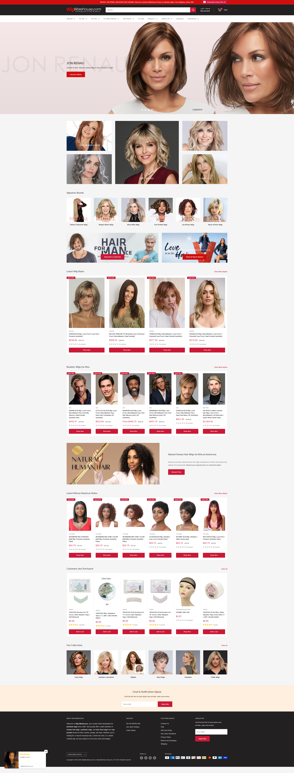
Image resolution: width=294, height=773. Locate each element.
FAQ (162, 727)
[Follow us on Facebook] (141, 757)
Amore (151, 331)
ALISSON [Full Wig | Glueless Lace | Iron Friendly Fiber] (159, 538)
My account (205, 11)
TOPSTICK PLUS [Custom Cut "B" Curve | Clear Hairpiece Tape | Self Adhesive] (160, 614)
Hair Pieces (127, 19)
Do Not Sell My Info (133, 723)
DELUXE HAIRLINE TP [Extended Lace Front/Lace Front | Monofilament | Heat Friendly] (126, 335)
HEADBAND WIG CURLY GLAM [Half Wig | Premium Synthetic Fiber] (133, 539)
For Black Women (110, 19)
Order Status (131, 730)
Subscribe (165, 704)
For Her (82, 19)
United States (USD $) (75, 754)
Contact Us (165, 723)
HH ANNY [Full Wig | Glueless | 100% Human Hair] (186, 538)
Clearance (180, 19)
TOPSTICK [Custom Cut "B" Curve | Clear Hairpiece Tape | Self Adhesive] (79, 614)
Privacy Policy (166, 737)
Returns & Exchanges (169, 740)
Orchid (71, 331)
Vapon (71, 609)
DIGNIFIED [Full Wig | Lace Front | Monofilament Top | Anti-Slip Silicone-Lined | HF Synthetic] (134, 414)
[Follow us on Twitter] (145, 757)
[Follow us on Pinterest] (154, 757)
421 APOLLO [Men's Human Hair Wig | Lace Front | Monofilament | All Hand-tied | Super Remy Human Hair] (213, 414)
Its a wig (72, 534)
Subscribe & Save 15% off (216, 2)
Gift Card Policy (166, 730)
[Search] (193, 9)
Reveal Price (176, 472)
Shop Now (86, 350)
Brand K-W (166, 19)
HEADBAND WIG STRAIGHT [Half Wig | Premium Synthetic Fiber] (79, 539)
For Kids (141, 19)
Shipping (164, 744)
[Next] (227, 210)
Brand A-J (151, 19)
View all (224, 569)
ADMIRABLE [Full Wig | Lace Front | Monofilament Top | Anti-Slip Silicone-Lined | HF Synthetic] (160, 414)
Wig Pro (206, 407)
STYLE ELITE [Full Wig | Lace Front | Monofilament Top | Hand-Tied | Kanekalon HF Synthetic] (106, 414)
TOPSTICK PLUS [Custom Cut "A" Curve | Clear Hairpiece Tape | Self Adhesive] (133, 614)
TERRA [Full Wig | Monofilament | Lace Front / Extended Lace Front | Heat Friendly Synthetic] (165, 335)
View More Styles (221, 272)
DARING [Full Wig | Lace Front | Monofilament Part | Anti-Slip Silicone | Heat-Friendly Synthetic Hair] (80, 414)
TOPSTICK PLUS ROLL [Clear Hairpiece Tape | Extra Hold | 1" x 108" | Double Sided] (214, 614)
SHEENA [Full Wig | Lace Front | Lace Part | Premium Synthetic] (84, 335)
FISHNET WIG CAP (182, 612)
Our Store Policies (132, 727)
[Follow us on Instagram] (150, 757)
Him (70, 407)
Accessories (192, 19)
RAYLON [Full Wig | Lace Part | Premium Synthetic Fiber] (214, 538)
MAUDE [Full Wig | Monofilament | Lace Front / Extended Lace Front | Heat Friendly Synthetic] (205, 335)
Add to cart (80, 632)
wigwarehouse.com (183, 609)
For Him (94, 19)
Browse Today (210, 74)
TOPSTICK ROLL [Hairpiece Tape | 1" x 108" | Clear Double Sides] (106, 615)
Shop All (69, 19)
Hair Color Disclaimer (168, 734)
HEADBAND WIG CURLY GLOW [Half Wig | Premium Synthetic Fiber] (107, 539)
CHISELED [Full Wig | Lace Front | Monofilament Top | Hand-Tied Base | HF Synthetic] (187, 413)
